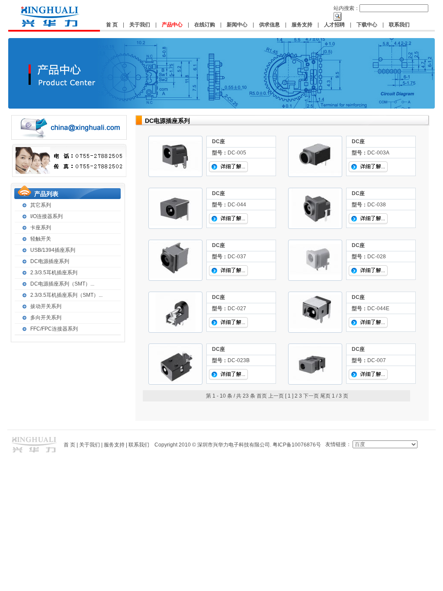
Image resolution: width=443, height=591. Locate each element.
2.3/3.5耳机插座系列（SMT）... (66, 295)
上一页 (276, 396)
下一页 (311, 396)
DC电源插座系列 (49, 261)
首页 (262, 396)
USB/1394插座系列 (52, 250)
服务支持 (302, 25)
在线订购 (204, 25)
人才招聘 (334, 25)
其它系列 (40, 205)
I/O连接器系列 (46, 216)
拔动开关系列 (45, 306)
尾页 (325, 396)
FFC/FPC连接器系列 (54, 329)
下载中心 (366, 25)
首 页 (112, 25)
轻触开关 (40, 239)
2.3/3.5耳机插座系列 (53, 273)
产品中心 (172, 25)
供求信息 (269, 25)
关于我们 (139, 25)
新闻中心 (237, 25)
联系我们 (399, 25)
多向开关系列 (45, 318)
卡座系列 (40, 228)
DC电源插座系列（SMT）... (62, 284)
